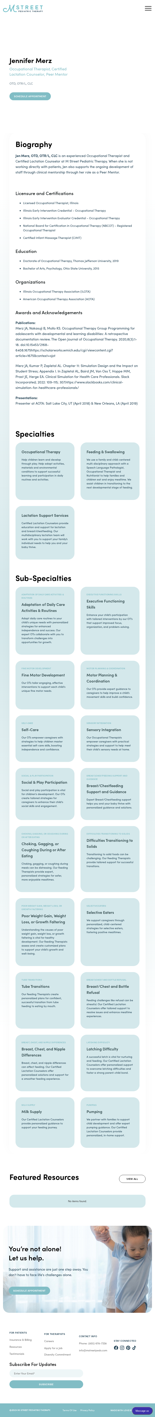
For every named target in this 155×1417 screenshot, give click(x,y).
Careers (49, 1341)
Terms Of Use (70, 1410)
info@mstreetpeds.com (93, 1350)
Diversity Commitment (57, 1354)
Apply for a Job (53, 1348)
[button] (148, 8)
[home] (72, 8)
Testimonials (16, 1354)
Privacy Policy (87, 1410)
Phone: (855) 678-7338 (93, 1343)
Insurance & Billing (20, 1340)
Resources (15, 1347)
